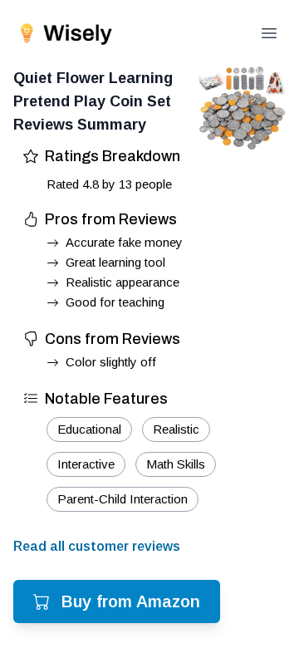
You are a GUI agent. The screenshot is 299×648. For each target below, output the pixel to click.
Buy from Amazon (130, 601)
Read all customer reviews (96, 546)
